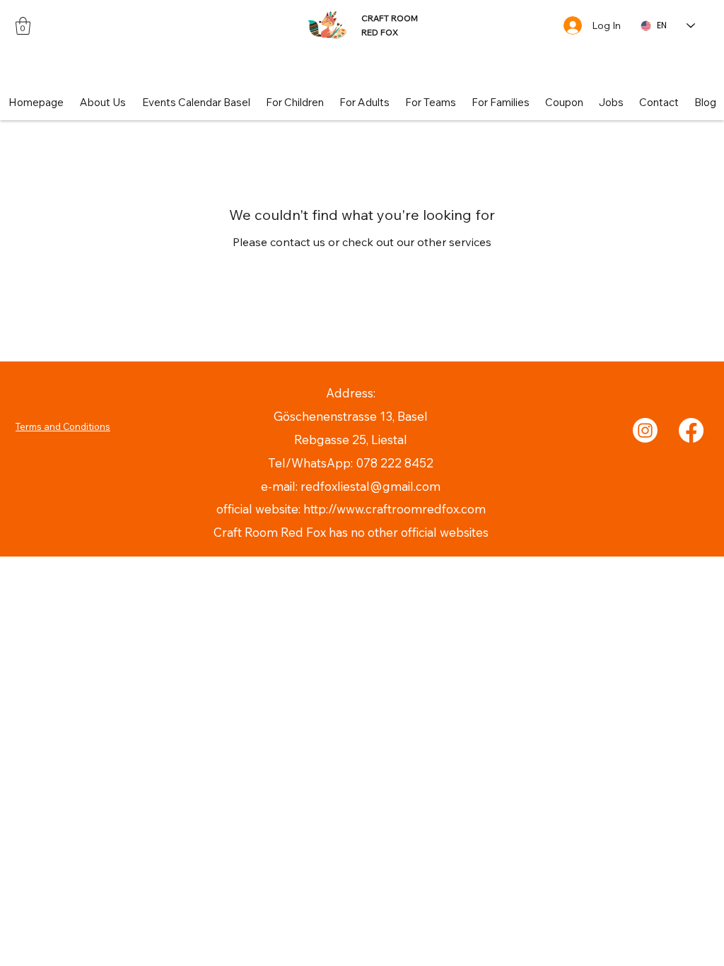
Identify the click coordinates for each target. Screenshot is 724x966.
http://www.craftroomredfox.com (394, 508)
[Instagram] (645, 430)
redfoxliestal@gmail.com (370, 486)
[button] (23, 26)
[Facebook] (691, 430)
